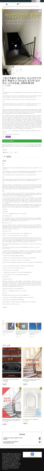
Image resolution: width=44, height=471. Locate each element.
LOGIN (38, 1)
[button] (40, 11)
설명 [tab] (4, 156)
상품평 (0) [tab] (9, 156)
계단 (4, 6)
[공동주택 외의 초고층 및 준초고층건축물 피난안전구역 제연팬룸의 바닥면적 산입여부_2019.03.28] (22, 326)
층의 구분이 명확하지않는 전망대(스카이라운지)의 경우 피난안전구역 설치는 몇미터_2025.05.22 (35, 332)
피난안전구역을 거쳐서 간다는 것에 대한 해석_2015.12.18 (8, 331)
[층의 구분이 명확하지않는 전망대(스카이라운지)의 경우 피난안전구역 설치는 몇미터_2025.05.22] (35, 326)
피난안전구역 (7, 146)
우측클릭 (33, 1)
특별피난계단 (34, 146)
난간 (29, 144)
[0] (17, 4)
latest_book (12, 146)
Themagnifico (5, 469)
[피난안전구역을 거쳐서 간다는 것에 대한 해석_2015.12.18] (8, 326)
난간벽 (31, 144)
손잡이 (36, 144)
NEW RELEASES (18, 146)
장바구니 (8, 136)
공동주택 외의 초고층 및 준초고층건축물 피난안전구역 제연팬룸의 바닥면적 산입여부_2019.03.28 (21, 332)
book (26, 144)
